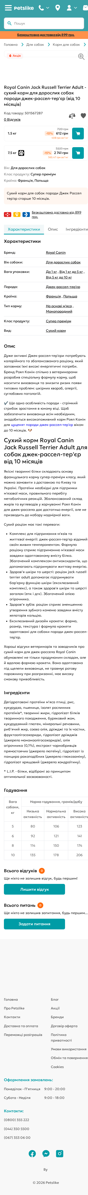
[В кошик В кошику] (78, 133)
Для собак (35, 44)
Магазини (58, 7)
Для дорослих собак (63, 262)
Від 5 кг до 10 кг (59, 277)
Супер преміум (58, 321)
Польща (70, 296)
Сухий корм (56, 330)
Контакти (12, 1017)
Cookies (57, 1067)
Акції (55, 1008)
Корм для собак (66, 44)
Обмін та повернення (69, 1058)
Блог (55, 999)
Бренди (57, 1017)
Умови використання (69, 1049)
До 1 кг (51, 272)
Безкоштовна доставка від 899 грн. (46, 35)
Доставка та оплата (21, 1026)
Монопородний (59, 311)
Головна (11, 44)
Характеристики (24, 229)
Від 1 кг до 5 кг (71, 272)
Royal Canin (56, 252)
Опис (53, 229)
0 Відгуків (12, 119)
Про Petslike (14, 1008)
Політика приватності (61, 1037)
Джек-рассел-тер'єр (63, 287)
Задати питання (34, 923)
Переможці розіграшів (23, 1035)
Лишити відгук (34, 889)
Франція (53, 296)
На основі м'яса (59, 306)
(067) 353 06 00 (17, 1137)
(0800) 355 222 (16, 1120)
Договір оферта (64, 1026)
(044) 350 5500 (16, 1129)
